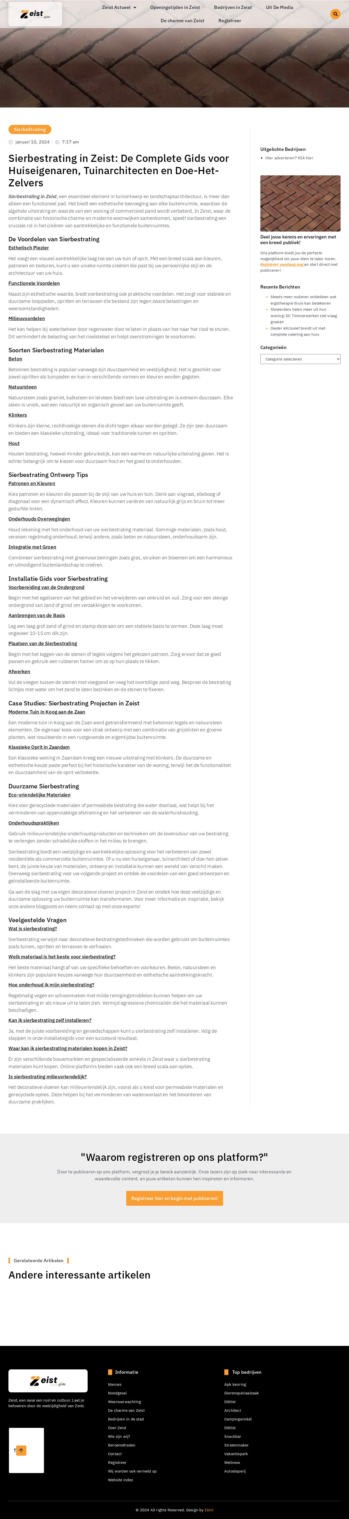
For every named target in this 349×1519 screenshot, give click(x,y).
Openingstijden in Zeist (175, 7)
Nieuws (114, 1384)
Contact (115, 1453)
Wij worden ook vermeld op (132, 1471)
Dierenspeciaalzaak (241, 1393)
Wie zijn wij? (119, 1436)
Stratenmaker (236, 1445)
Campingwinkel (238, 1419)
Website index (120, 1479)
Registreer (229, 20)
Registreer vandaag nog (282, 264)
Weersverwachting (124, 1401)
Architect (232, 1410)
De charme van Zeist (182, 20)
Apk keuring (235, 1384)
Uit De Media (279, 7)
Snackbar (232, 1436)
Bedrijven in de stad (126, 1419)
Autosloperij (235, 1471)
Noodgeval (117, 1393)
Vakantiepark (236, 1453)
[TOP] (21, 1450)
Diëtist (230, 1401)
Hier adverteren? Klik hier (289, 157)
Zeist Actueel (116, 7)
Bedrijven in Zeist (233, 7)
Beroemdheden (121, 1445)
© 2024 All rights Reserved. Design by (174, 1510)
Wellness (232, 1462)
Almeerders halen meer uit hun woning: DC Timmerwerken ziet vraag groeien (304, 315)
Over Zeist (117, 1427)
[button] (335, 14)
